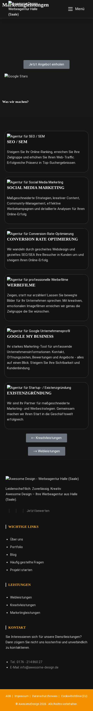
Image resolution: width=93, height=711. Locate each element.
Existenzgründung (29, 393)
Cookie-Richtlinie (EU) (74, 696)
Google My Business (30, 336)
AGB (8, 696)
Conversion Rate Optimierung (42, 239)
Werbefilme (21, 285)
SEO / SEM (17, 142)
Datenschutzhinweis (45, 696)
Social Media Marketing (35, 187)
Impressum (22, 696)
